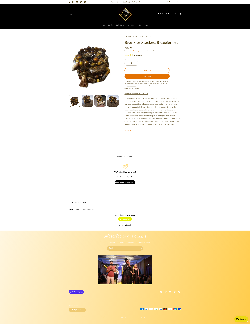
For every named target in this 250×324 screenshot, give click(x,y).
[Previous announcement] (103, 2)
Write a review (125, 219)
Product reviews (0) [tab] (75, 209)
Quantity (127, 59)
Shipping (136, 51)
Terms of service (133, 317)
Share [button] (129, 130)
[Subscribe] (141, 248)
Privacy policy (122, 317)
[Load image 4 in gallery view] (113, 101)
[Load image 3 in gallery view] (100, 101)
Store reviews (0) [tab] (88, 209)
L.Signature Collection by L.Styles (83, 317)
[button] (71, 14)
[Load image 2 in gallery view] (87, 101)
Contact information (156, 317)
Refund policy (111, 317)
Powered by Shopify (99, 317)
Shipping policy (144, 317)
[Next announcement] (147, 2)
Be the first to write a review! (125, 182)
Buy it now (147, 76)
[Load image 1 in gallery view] (75, 101)
